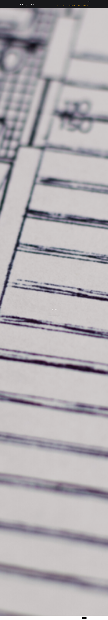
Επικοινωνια (86, 5)
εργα (79, 5)
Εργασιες (64, 5)
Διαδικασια (72, 5)
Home (57, 5)
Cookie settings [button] (77, 617)
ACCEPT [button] (84, 617)
